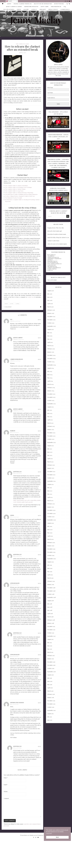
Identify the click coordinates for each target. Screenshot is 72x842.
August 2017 (50, 639)
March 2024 (50, 384)
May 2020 (49, 533)
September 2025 (51, 326)
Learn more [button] (49, 833)
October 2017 (50, 633)
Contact (34, 9)
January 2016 (50, 697)
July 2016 (49, 678)
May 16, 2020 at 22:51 (17, 634)
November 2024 (51, 358)
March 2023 (50, 423)
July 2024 (49, 371)
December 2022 (51, 432)
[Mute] (65, 126)
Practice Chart (51, 269)
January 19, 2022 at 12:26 (15, 360)
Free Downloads (51, 262)
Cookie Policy (65, 9)
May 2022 (49, 455)
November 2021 (51, 474)
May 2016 (49, 684)
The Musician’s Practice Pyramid (13, 198)
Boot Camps (44, 6)
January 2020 (50, 545)
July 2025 (49, 332)
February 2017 (50, 655)
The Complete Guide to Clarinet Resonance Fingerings (19, 192)
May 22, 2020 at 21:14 (17, 556)
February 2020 (51, 542)
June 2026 (49, 297)
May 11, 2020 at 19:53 (17, 748)
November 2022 (51, 436)
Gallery (26, 9)
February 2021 (51, 503)
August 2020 (50, 523)
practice (11, 303)
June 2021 (49, 491)
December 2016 (51, 662)
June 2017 (49, 646)
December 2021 (51, 471)
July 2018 (49, 604)
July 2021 (49, 487)
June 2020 (49, 529)
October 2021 (50, 478)
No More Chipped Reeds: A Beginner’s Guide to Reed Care (20, 196)
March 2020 (50, 539)
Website (6, 791)
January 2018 (50, 623)
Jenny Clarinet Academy (14, 6)
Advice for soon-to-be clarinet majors (57, 244)
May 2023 (49, 416)
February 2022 (51, 465)
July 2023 (49, 410)
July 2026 (49, 294)
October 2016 (50, 668)
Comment (6, 798)
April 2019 (50, 575)
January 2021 (50, 507)
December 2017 (51, 626)
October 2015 (50, 707)
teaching (17, 303)
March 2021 (50, 500)
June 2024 (49, 374)
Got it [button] (57, 837)
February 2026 (51, 310)
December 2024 (51, 355)
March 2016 (50, 691)
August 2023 (50, 407)
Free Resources (56, 6)
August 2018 (50, 600)
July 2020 (49, 526)
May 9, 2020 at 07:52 (14, 704)
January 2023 (50, 429)
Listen (19, 9)
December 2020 (51, 510)
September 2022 (51, 442)
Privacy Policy (53, 9)
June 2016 (49, 681)
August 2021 (50, 484)
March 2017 (50, 652)
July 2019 (49, 565)
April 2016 (50, 688)
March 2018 (50, 616)
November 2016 (51, 665)
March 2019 (50, 578)
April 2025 (50, 342)
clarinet (6, 303)
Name (6, 777)
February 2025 (51, 349)
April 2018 (50, 613)
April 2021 (50, 497)
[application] (58, 122)
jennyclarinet (8, 306)
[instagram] (67, 1)
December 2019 (51, 549)
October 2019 (50, 555)
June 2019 (49, 568)
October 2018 (50, 594)
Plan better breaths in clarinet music (56, 234)
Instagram (40, 835)
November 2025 (51, 319)
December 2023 (51, 394)
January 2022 (50, 468)
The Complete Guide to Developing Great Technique (18, 187)
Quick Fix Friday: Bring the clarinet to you (58, 237)
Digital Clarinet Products (22, 3)
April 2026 (50, 303)
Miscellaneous (51, 266)
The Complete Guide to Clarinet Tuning (15, 189)
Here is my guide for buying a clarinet (29, 128)
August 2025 (50, 329)
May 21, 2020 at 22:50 (14, 517)
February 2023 (51, 426)
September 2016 (51, 671)
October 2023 (50, 400)
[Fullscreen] (67, 126)
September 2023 (51, 403)
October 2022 (50, 439)
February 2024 (51, 387)
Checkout (42, 9)
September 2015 (51, 710)
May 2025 (49, 339)
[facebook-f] (65, 1)
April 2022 (50, 458)
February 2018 (51, 620)
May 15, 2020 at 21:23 (14, 656)
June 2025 (49, 336)
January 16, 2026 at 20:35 (18, 339)
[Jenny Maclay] (36, 24)
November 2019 (51, 552)
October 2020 (50, 516)
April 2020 (50, 536)
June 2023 (49, 413)
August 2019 (50, 562)
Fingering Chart (51, 261)
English (10, 1)
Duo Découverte (8, 9)
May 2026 (49, 300)
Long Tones (50, 265)
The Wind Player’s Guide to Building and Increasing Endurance (21, 194)
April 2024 (50, 381)
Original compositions (53, 267)
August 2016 (50, 675)
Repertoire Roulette (31, 6)
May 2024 (49, 378)
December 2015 (51, 700)
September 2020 (51, 520)
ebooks (49, 260)
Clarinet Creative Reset (53, 240)
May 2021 (49, 494)
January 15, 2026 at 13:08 (15, 321)
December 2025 (51, 316)
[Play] (49, 126)
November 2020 (51, 513)
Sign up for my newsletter (43, 3)
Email (5, 784)
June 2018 (49, 607)
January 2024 (50, 390)
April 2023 (50, 420)
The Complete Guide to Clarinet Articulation (16, 185)
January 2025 (50, 352)
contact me (31, 297)
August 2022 (50, 445)
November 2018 (51, 591)
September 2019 (51, 558)
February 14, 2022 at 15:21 (18, 410)
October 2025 (50, 323)
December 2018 (51, 587)
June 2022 (49, 452)
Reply (39, 319)
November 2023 (51, 397)
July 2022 (49, 449)
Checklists (50, 256)
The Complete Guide (22, 43)
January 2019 (50, 584)
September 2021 (51, 481)
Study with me (59, 3)
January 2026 (50, 313)
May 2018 (49, 610)
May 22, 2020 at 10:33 (14, 432)
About (9, 3)
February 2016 (51, 694)
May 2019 (49, 571)
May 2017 (49, 649)
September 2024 (51, 365)
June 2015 (49, 720)
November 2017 (51, 629)
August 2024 (50, 368)
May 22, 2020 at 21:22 (17, 473)
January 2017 (50, 658)
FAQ (65, 6)
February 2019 (51, 581)
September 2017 (51, 636)
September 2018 (51, 597)
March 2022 (50, 462)
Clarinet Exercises (52, 257)
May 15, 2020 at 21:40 (14, 584)
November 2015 (51, 704)
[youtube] (69, 1)
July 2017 (49, 642)
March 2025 (50, 345)
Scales (49, 270)
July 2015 (49, 717)
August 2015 (50, 713)
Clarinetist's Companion (53, 258)
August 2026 (50, 290)
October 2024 (50, 361)
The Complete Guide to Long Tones (14, 191)
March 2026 (50, 307)
